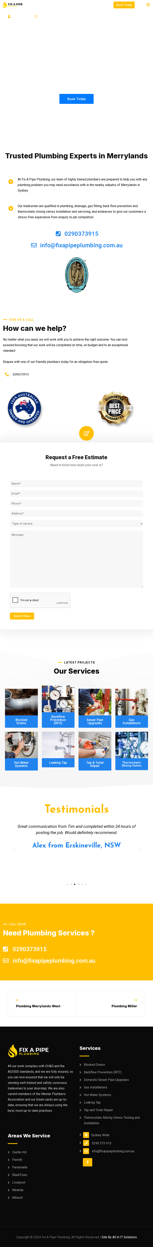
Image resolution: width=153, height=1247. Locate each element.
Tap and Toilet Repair (98, 1110)
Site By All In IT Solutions (119, 1237)
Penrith (17, 1160)
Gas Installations (95, 1087)
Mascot (17, 1197)
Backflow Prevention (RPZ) (103, 1072)
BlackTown (19, 1175)
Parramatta (19, 1167)
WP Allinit (23, 16)
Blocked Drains (94, 1065)
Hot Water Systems (97, 1095)
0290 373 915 (101, 1143)
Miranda (17, 1190)
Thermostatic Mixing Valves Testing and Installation (112, 1120)
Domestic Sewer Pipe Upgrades (106, 1080)
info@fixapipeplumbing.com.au (113, 1151)
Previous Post (31, 1000)
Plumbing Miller (124, 1006)
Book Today (124, 5)
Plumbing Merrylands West (38, 1006)
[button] (67, 884)
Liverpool (18, 1182)
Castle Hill (19, 1152)
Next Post (124, 1000)
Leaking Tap (92, 1102)
